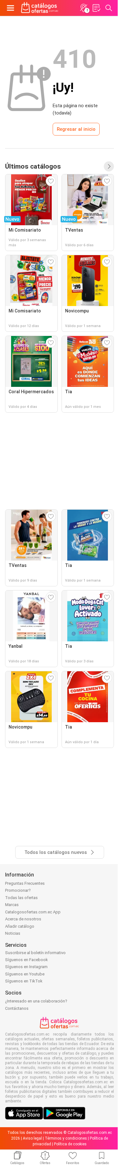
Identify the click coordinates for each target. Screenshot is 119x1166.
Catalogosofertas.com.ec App (33, 912)
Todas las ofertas (21, 897)
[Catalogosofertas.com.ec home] (40, 8)
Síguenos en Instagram (26, 966)
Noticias (12, 933)
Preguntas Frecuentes (25, 883)
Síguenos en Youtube (24, 974)
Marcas (12, 904)
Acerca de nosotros (23, 919)
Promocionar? (18, 890)
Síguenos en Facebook (26, 959)
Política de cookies (70, 1144)
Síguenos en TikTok (24, 981)
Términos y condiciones (66, 1138)
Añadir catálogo (19, 926)
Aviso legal (32, 1138)
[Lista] (96, 8)
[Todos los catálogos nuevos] (109, 166)
